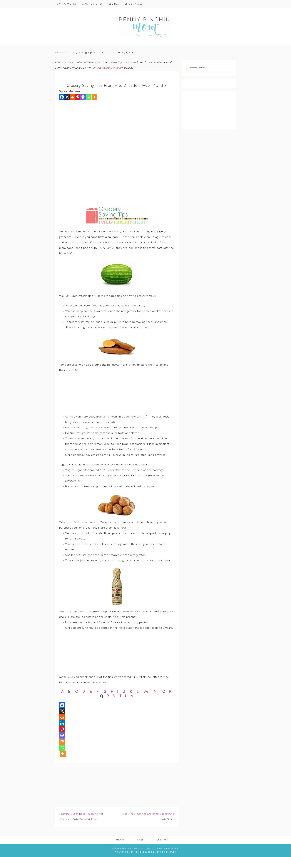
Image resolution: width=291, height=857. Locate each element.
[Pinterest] (77, 97)
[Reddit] (72, 97)
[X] (67, 97)
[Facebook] (61, 97)
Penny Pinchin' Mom (145, 27)
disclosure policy (107, 67)
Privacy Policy (124, 852)
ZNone (59, 52)
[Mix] (62, 742)
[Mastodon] (83, 97)
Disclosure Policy (148, 852)
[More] (94, 97)
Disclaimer (169, 852)
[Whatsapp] (88, 97)
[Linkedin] (62, 723)
